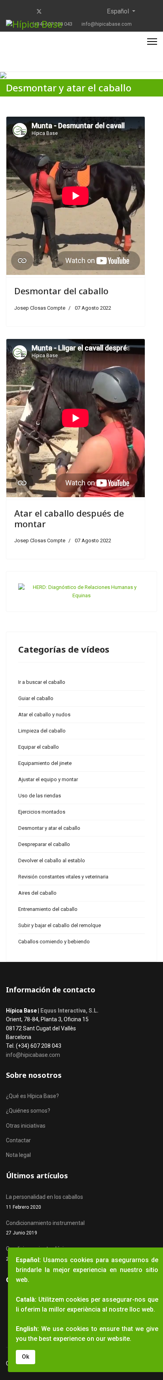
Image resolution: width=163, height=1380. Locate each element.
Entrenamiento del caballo (48, 909)
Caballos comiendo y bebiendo (54, 942)
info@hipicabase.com (107, 24)
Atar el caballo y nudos (44, 714)
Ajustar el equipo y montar (48, 779)
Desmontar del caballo (61, 291)
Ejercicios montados (41, 812)
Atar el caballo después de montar (69, 518)
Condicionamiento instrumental (45, 1228)
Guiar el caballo (35, 698)
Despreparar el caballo (44, 844)
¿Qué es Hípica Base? (32, 1096)
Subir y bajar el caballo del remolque (59, 925)
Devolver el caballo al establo (51, 860)
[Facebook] (26, 11)
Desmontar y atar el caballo (49, 828)
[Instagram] (76, 11)
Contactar (18, 1140)
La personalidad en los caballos (44, 1202)
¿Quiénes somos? (28, 1110)
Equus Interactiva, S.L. (69, 1010)
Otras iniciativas (25, 1126)
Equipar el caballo (38, 747)
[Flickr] (89, 11)
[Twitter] (39, 11)
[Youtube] (52, 11)
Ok (25, 1356)
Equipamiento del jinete (45, 763)
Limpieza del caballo (42, 731)
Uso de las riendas (39, 796)
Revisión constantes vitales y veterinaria (63, 877)
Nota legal (18, 1155)
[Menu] (152, 41)
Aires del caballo (37, 893)
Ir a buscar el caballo (41, 682)
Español (118, 11)
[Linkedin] (64, 11)
